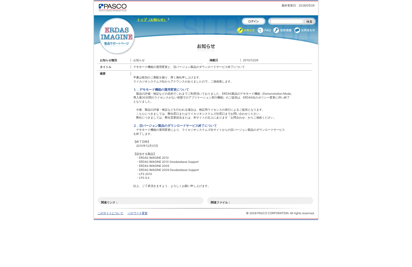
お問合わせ (304, 30)
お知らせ (246, 30)
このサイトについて (110, 213)
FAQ (264, 30)
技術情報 (282, 30)
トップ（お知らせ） (152, 19)
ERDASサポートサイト (117, 36)
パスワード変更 (138, 213)
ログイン (254, 21)
